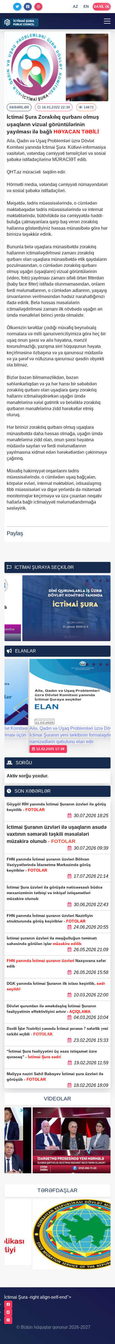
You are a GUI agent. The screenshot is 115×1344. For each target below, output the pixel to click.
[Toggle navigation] (107, 21)
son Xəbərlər (32, 791)
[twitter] (8, 1312)
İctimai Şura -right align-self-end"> (37, 1297)
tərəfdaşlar (57, 1190)
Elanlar (25, 651)
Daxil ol (102, 7)
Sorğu (23, 762)
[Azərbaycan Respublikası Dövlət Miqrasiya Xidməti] (57, 1234)
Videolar (57, 1099)
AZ (75, 6)
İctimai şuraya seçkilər (43, 567)
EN (86, 6)
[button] (87, 581)
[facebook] (8, 1304)
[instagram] (8, 1320)
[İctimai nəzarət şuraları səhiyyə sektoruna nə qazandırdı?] (57, 1140)
